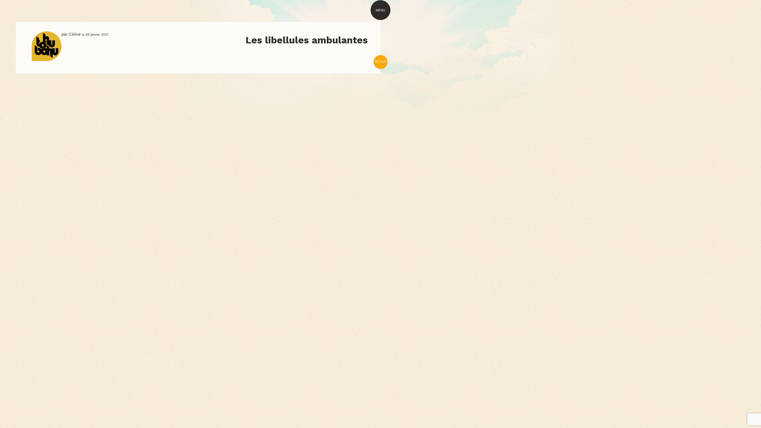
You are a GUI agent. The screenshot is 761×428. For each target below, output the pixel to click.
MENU (380, 10)
